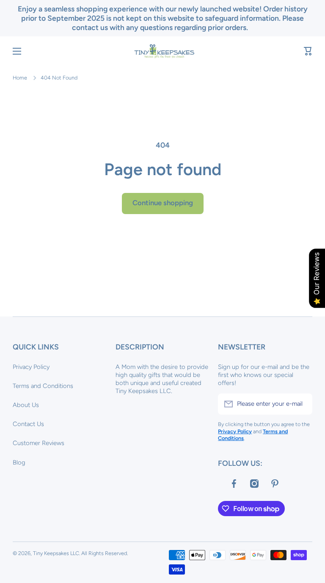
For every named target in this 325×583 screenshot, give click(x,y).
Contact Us (28, 424)
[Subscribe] (301, 404)
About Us (26, 405)
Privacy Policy (31, 367)
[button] (308, 51)
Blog (19, 462)
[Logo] (162, 51)
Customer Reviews (38, 443)
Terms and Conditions (43, 386)
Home (20, 77)
